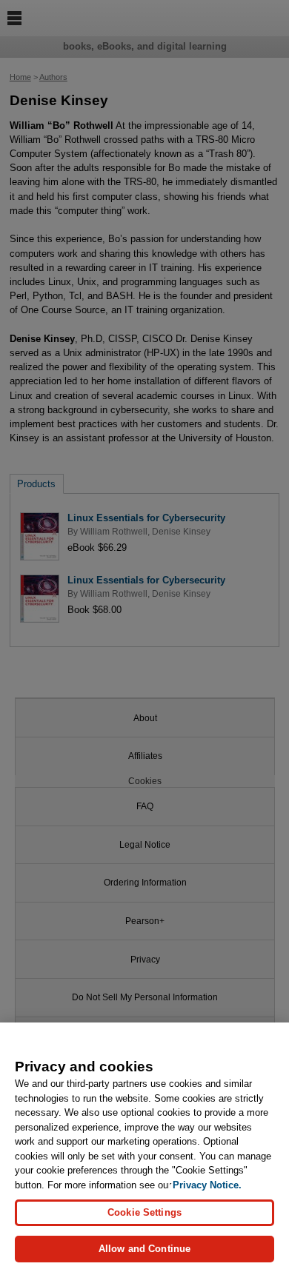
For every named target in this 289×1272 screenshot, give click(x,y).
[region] (144, 1147)
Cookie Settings (144, 1212)
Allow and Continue (144, 1248)
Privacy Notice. (207, 1185)
